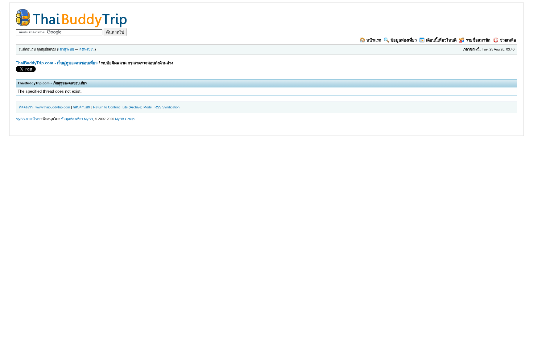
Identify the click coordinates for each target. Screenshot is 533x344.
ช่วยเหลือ (508, 40)
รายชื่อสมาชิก (478, 40)
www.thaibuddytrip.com (52, 107)
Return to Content (106, 107)
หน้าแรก (373, 40)
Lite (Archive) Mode (137, 107)
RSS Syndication (167, 107)
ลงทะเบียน (87, 49)
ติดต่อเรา (26, 107)
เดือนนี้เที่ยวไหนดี (441, 40)
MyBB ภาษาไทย (27, 119)
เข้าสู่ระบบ (66, 49)
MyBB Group (124, 119)
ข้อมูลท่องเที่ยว (403, 40)
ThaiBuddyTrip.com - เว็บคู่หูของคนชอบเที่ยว (56, 63)
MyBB (88, 119)
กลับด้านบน (81, 107)
